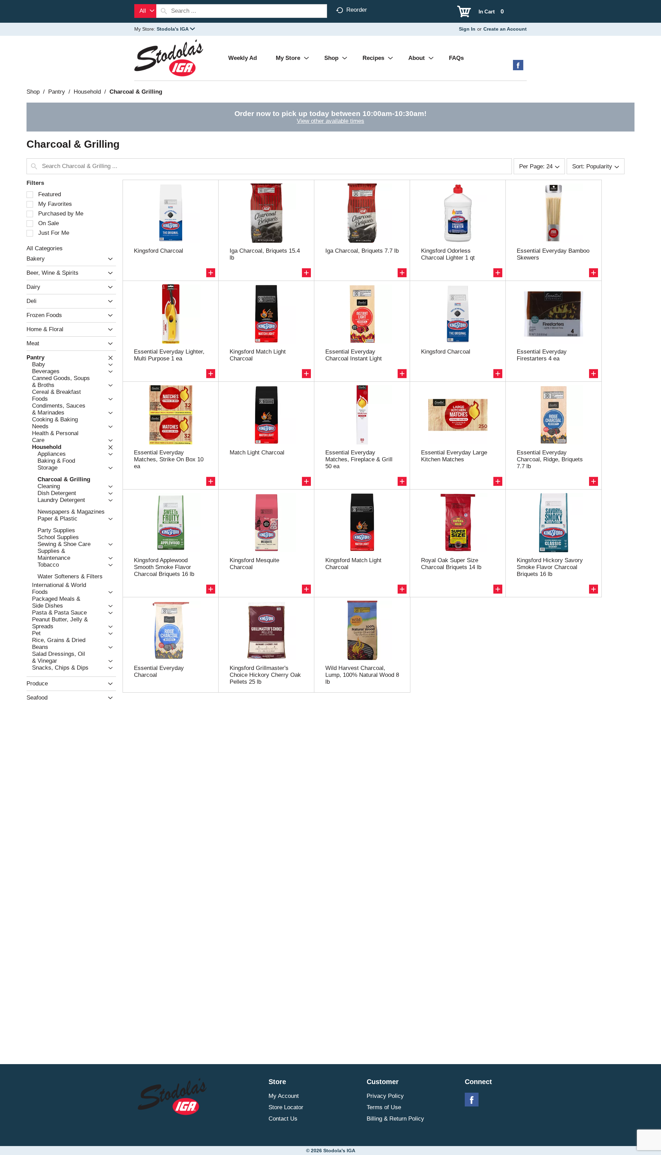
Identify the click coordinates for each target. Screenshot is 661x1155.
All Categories (45, 248)
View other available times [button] (330, 121)
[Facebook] (518, 67)
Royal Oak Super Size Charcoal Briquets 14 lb (451, 563)
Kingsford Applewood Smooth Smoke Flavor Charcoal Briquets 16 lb (164, 567)
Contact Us (283, 1118)
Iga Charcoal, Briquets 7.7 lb (362, 251)
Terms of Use (384, 1107)
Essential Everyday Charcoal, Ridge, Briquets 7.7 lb (550, 459)
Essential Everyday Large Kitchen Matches (454, 456)
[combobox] (145, 11)
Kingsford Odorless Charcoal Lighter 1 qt (448, 254)
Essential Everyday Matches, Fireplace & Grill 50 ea (358, 459)
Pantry (56, 91)
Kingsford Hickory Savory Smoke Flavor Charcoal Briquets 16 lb (550, 567)
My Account (284, 1096)
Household (87, 91)
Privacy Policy (385, 1096)
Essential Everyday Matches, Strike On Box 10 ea (168, 459)
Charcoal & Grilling (135, 91)
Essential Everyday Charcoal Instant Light (353, 355)
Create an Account (505, 29)
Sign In (467, 29)
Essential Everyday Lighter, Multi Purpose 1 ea (169, 355)
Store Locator (286, 1107)
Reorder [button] (356, 10)
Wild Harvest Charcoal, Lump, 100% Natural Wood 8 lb (362, 675)
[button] (176, 29)
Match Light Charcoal (257, 452)
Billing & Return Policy (395, 1118)
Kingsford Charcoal (158, 251)
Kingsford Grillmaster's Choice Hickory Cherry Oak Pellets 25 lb (265, 675)
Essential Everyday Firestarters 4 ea (542, 355)
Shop (33, 91)
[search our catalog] (163, 11)
